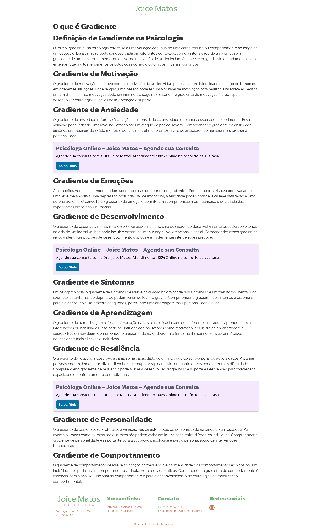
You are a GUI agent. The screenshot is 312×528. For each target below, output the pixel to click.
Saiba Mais (68, 165)
